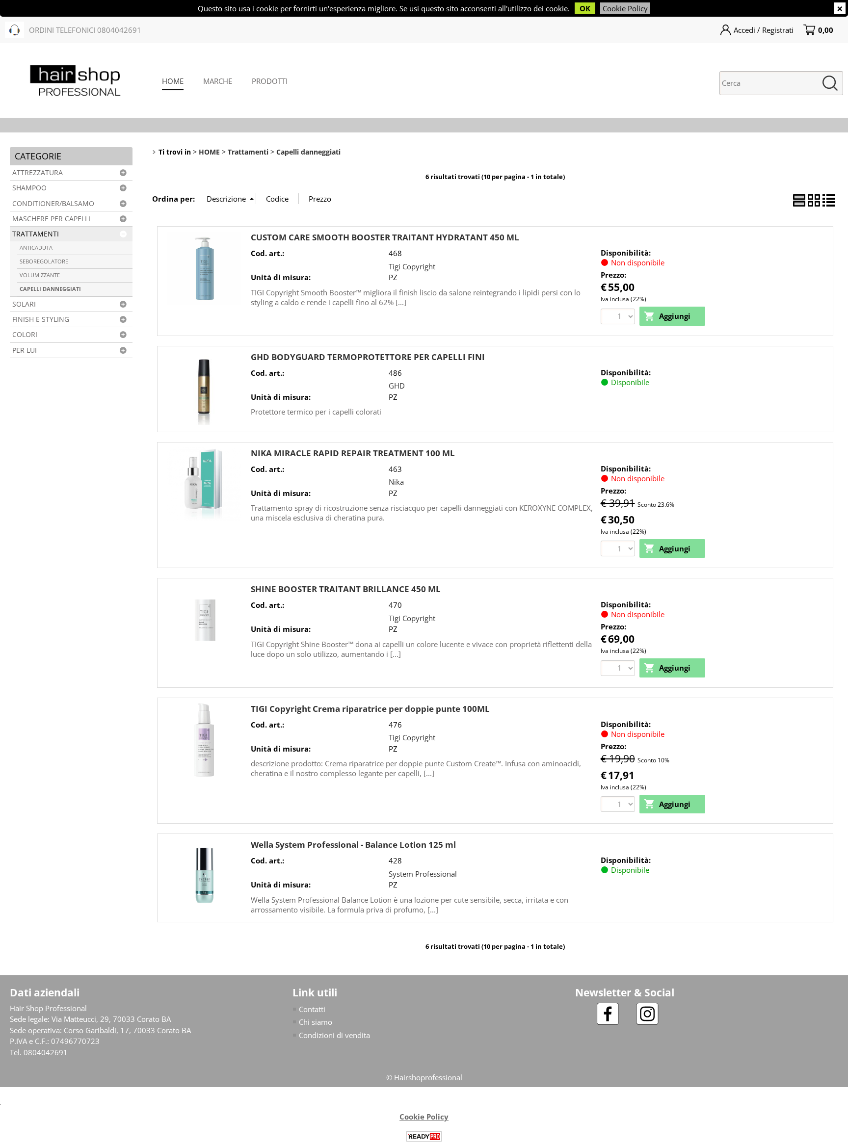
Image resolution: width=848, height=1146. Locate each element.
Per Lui (24, 350)
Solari (24, 304)
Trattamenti (35, 234)
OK (585, 8)
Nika (396, 482)
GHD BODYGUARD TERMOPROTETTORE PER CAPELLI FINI (368, 357)
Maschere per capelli (51, 218)
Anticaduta (36, 247)
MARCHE (217, 81)
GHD (397, 386)
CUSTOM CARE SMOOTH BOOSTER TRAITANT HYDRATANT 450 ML (385, 237)
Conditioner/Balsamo (53, 203)
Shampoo (29, 187)
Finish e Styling (40, 319)
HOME (173, 81)
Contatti (312, 1009)
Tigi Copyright (412, 266)
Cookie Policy (625, 8)
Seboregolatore (44, 261)
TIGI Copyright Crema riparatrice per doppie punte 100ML (370, 708)
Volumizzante (40, 275)
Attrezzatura (37, 172)
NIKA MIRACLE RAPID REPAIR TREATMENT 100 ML (353, 453)
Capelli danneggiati (50, 288)
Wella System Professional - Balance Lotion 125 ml (353, 844)
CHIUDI (840, 8)
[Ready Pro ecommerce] (424, 1136)
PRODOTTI (270, 81)
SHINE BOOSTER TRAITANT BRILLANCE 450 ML (346, 589)
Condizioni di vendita (334, 1035)
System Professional (423, 874)
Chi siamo (315, 1022)
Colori (24, 334)
